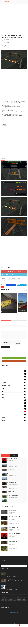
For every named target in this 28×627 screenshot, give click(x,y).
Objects (14, 394)
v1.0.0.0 (18, 601)
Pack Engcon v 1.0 (10, 469)
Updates (14, 417)
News (14, 391)
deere (14, 597)
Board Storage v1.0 (11, 491)
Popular (5, 455)
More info (10, 625)
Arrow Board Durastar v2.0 (12, 473)
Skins (14, 400)
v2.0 (24, 597)
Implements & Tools (22, 40)
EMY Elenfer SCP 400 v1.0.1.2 (14, 580)
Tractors (14, 405)
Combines (14, 376)
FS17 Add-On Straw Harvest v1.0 (15, 527)
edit (6, 599)
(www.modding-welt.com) (14, 275)
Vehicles (14, 420)
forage (22, 601)
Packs (14, 397)
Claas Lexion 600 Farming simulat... (14, 486)
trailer (3, 597)
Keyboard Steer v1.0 (11, 482)
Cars (14, 373)
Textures (14, 403)
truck (14, 599)
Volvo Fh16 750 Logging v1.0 (14, 516)
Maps (14, 388)
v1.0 (2, 601)
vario (18, 597)
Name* (2, 323)
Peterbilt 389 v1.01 (11, 500)
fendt (10, 597)
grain (6, 597)
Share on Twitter (22, 284)
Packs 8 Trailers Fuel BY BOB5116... (16, 586)
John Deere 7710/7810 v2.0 (12, 495)
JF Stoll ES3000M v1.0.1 (6, 309)
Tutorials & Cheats (14, 414)
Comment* (3, 328)
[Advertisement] (14, 18)
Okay (23, 625)
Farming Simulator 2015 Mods (14, 361)
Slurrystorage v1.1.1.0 (13, 574)
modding (13, 601)
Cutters (14, 379)
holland (23, 599)
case (6, 601)
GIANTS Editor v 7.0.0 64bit (12, 458)
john (21, 597)
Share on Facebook (12, 284)
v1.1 (9, 601)
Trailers (14, 408)
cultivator (19, 599)
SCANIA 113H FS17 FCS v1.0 (13, 478)
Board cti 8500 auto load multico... (14, 464)
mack (3, 599)
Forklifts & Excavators (14, 382)
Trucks (14, 411)
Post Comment (6, 346)
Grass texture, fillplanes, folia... (15, 546)
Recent (14, 455)
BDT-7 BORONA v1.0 (14, 612)
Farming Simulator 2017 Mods (10, 40)
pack (2, 604)
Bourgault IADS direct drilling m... (16, 522)
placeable (10, 599)
